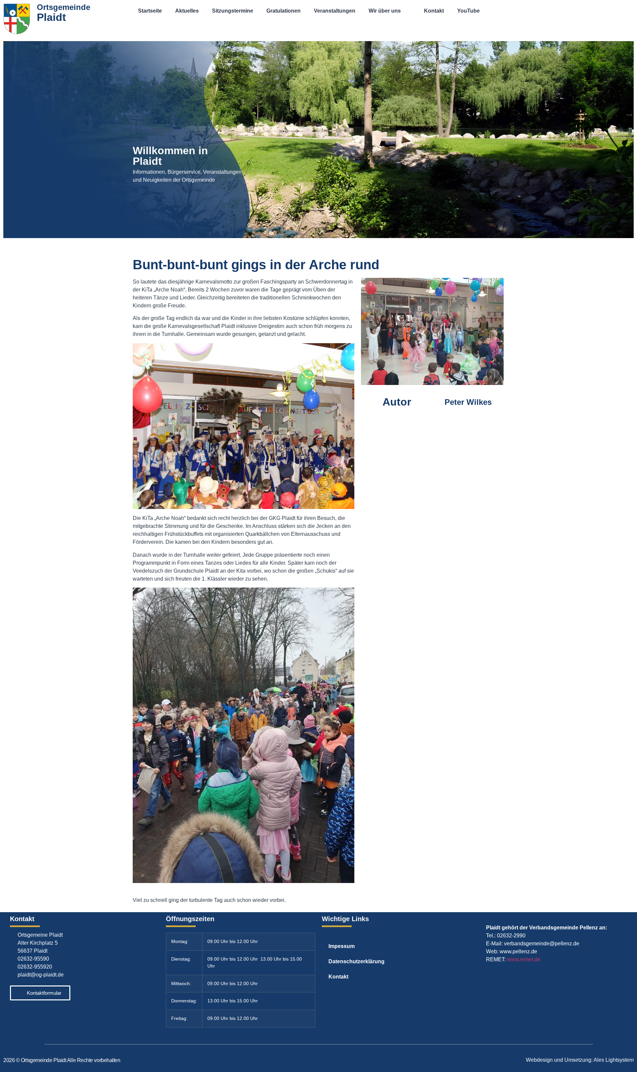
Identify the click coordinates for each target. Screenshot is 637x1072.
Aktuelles (187, 11)
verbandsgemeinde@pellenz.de (541, 943)
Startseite (150, 11)
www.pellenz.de (518, 951)
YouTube (468, 11)
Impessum (341, 946)
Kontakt (434, 11)
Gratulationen (283, 11)
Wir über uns (385, 11)
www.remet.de (523, 959)
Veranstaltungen (334, 11)
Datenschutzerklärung (356, 961)
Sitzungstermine (232, 11)
